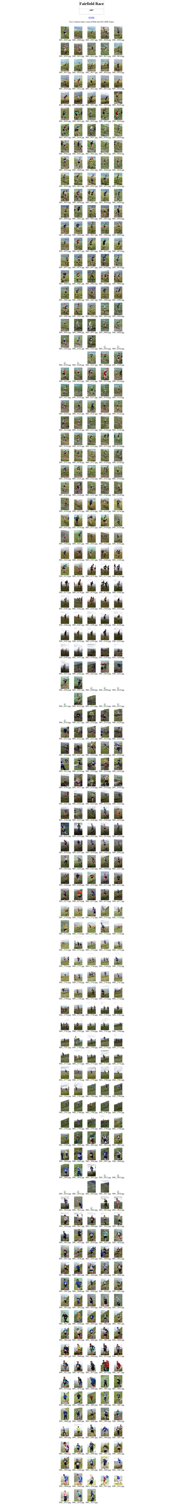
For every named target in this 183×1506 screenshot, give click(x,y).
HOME (91, 17)
